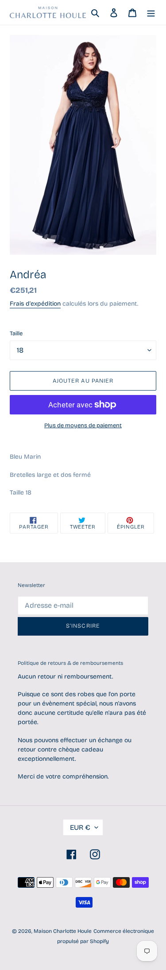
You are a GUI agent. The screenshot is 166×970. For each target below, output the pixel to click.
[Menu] (151, 12)
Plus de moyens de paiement (83, 425)
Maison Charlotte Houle (63, 931)
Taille (16, 333)
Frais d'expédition (35, 303)
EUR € (80, 827)
